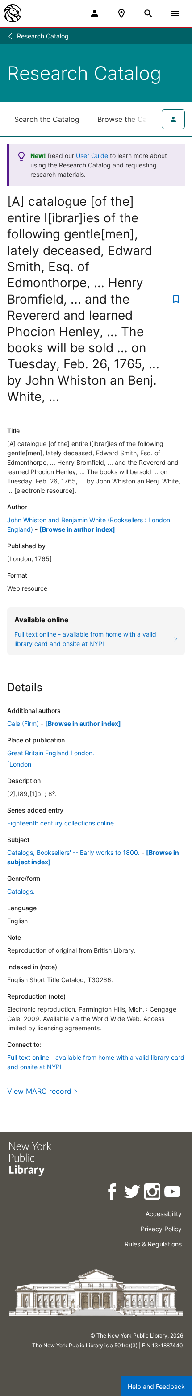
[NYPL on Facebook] (112, 1193)
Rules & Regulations (153, 1244)
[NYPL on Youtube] (173, 1193)
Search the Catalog (46, 119)
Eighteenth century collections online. (61, 823)
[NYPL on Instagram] (153, 1193)
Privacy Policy (161, 1229)
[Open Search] (148, 13)
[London (19, 764)
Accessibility (164, 1213)
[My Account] (94, 13)
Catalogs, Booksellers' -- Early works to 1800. (73, 852)
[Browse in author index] (77, 529)
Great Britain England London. (50, 753)
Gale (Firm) (23, 723)
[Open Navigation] (175, 13)
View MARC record (39, 1091)
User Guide (92, 155)
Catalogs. (21, 891)
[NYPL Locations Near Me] (121, 13)
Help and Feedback (156, 1386)
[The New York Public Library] (12, 13)
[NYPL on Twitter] (133, 1193)
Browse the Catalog (130, 119)
